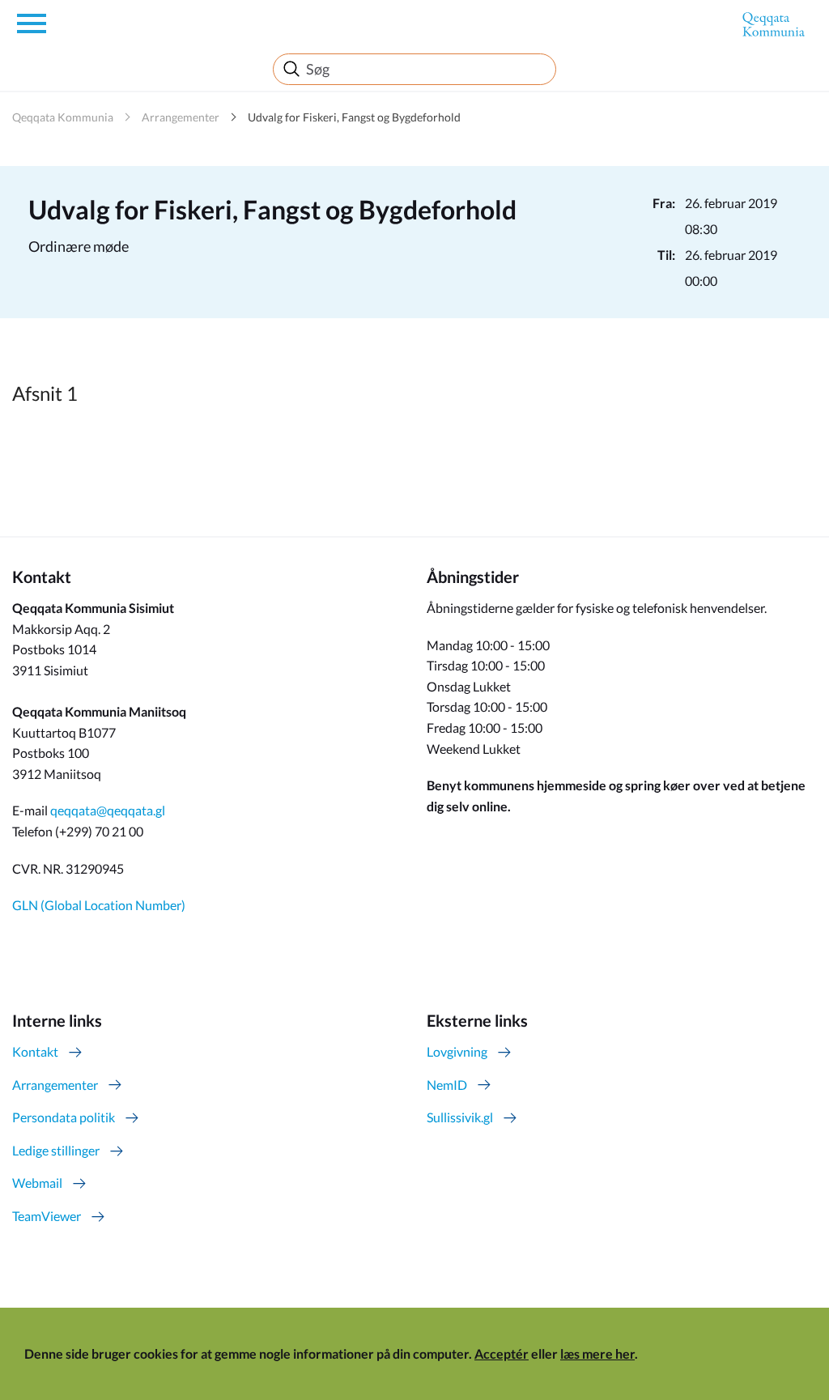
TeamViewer (46, 1215)
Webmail (37, 1182)
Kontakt (35, 1051)
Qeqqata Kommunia (62, 117)
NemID (447, 1084)
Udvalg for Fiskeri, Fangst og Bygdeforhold (354, 117)
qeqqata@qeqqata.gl (107, 810)
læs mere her (597, 1353)
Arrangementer (180, 117)
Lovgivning (457, 1051)
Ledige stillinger (56, 1150)
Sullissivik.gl (460, 1117)
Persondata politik (63, 1117)
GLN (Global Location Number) (98, 905)
